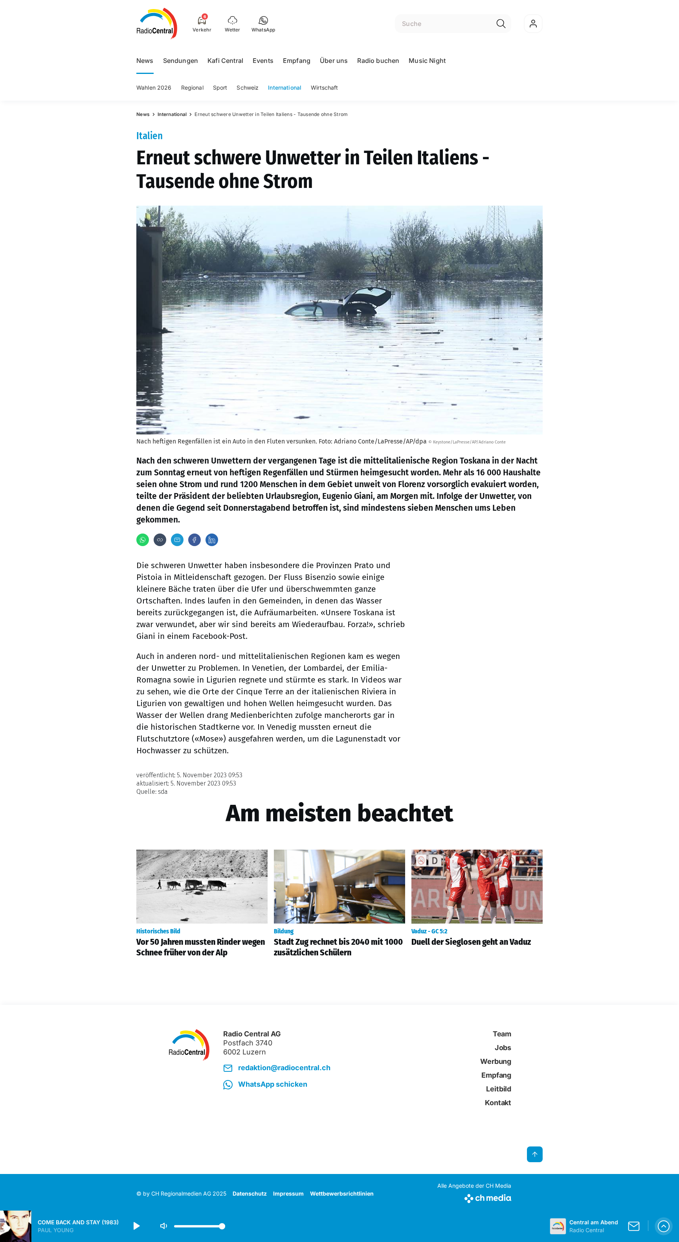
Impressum (288, 1193)
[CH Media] (474, 1197)
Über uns (334, 60)
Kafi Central (225, 60)
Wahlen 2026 (154, 87)
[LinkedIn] (212, 540)
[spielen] (136, 1226)
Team (502, 1034)
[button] (263, 23)
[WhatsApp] (142, 540)
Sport (220, 87)
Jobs (503, 1047)
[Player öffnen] (664, 1226)
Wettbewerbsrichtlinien (342, 1193)
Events (263, 60)
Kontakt (498, 1102)
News (145, 60)
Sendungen (180, 60)
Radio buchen (378, 60)
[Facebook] (194, 540)
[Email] (177, 540)
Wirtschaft (324, 87)
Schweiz (248, 87)
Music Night (427, 60)
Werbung (495, 1061)
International (284, 87)
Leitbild (498, 1089)
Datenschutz (250, 1193)
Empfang (296, 60)
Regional (192, 87)
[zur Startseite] (157, 23)
